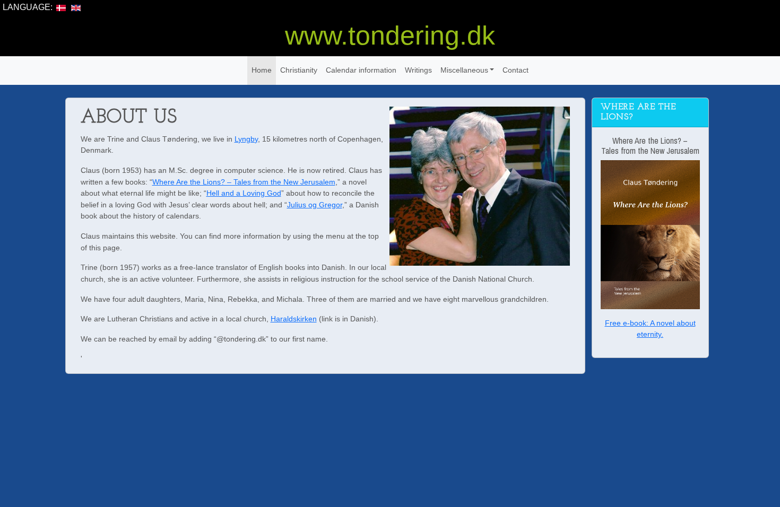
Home (262, 70)
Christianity (298, 70)
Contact (515, 70)
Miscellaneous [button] (464, 70)
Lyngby (246, 139)
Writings (418, 70)
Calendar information (361, 70)
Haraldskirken (294, 318)
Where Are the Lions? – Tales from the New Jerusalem (243, 182)
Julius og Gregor (314, 204)
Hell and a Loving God (243, 193)
